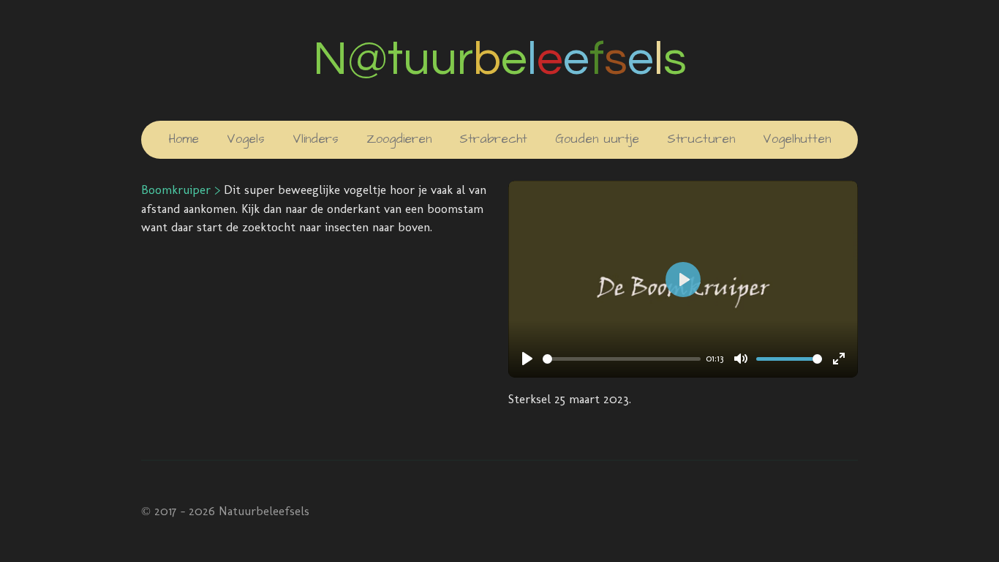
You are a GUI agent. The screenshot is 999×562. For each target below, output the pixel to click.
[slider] (622, 359)
